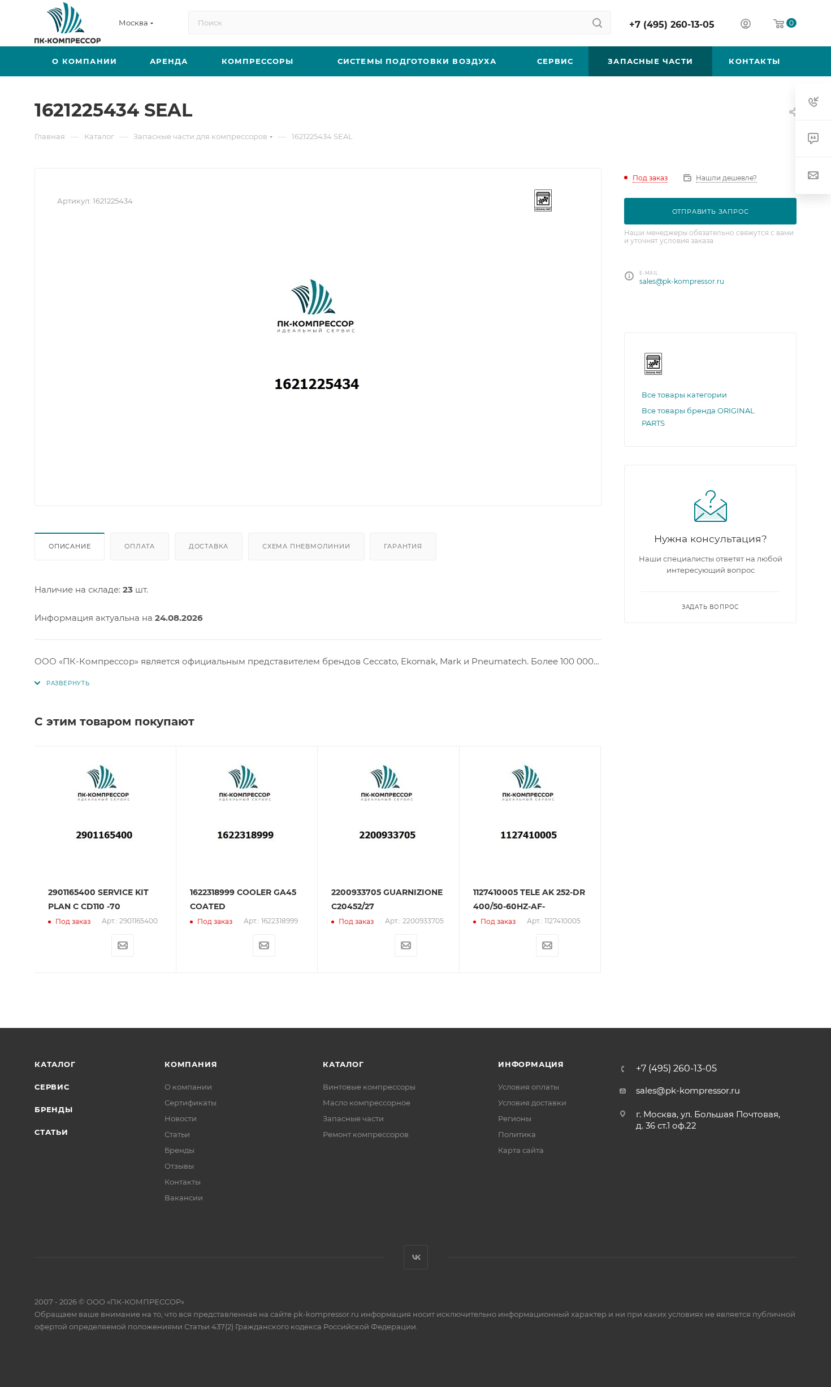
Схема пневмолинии (306, 546)
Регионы (514, 1118)
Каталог (55, 1064)
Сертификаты (191, 1102)
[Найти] (597, 22)
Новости (181, 1118)
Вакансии (184, 1197)
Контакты (183, 1181)
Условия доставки (532, 1102)
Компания (191, 1064)
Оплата (139, 546)
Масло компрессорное (366, 1102)
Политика (517, 1134)
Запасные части (353, 1118)
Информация (531, 1064)
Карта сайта (521, 1150)
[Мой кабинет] (746, 25)
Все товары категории (684, 394)
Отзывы (179, 1165)
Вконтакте (416, 1257)
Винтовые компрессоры (369, 1086)
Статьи (51, 1132)
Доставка (208, 546)
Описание (69, 546)
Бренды (53, 1109)
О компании (188, 1086)
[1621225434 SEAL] (318, 356)
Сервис (52, 1086)
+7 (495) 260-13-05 (672, 24)
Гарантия (403, 546)
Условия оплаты (528, 1086)
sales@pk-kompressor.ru (681, 281)
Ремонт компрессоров (366, 1134)
